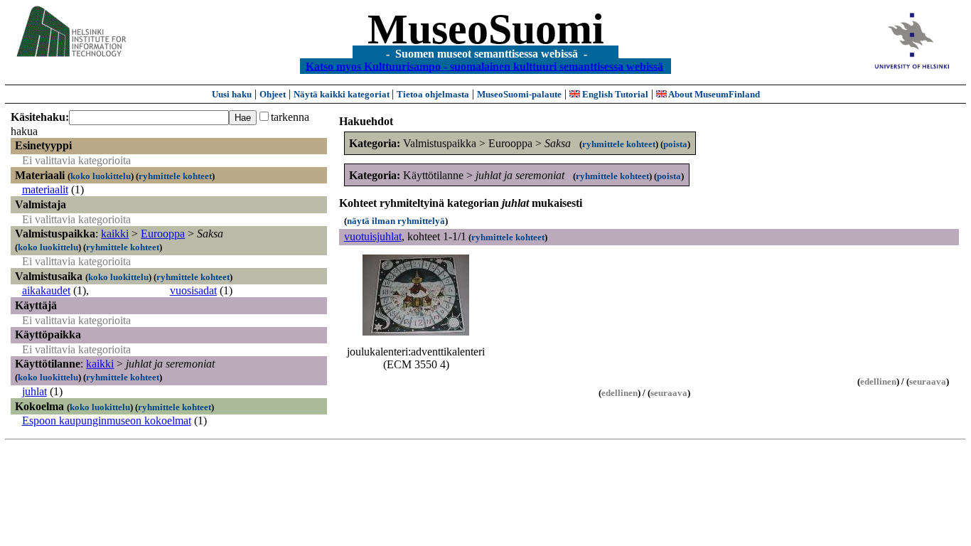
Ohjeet (272, 94)
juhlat (34, 391)
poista (675, 144)
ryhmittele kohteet (175, 176)
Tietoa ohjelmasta (433, 94)
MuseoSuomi (486, 29)
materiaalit (45, 189)
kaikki (115, 234)
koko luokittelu (100, 176)
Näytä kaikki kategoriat (343, 94)
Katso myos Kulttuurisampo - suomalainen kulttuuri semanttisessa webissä (484, 66)
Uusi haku (232, 94)
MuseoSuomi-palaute (519, 94)
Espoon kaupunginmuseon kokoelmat (106, 420)
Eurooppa (163, 234)
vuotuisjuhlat (373, 236)
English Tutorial (614, 94)
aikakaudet (46, 290)
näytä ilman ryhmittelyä (396, 220)
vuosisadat (193, 290)
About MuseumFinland (713, 94)
